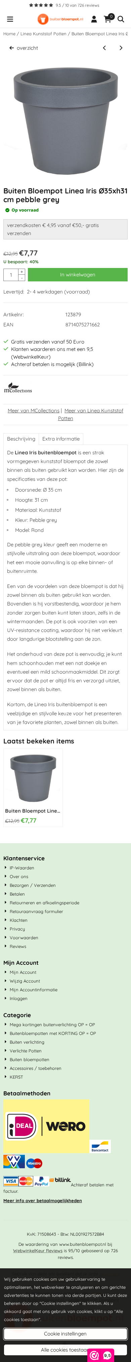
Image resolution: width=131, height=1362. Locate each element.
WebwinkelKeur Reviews (37, 1250)
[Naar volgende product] (121, 48)
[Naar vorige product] (105, 48)
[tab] (21, 439)
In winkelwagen (77, 274)
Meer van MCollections (33, 410)
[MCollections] (18, 392)
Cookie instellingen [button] (65, 1333)
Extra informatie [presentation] (61, 439)
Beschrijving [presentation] (21, 439)
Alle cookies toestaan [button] (65, 1350)
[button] (10, 19)
